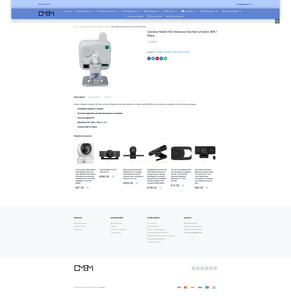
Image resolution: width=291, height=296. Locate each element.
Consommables (232, 11)
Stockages (151, 11)
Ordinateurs (83, 11)
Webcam (93, 26)
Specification (94, 97)
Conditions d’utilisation (118, 229)
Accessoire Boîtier (135, 16)
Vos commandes (152, 226)
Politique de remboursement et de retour (160, 236)
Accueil (67, 11)
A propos (114, 226)
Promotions (78, 229)
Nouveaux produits (80, 223)
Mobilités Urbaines (174, 16)
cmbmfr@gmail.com (195, 232)
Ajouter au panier (87, 188)
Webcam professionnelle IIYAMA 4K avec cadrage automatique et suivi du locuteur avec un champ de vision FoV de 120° (133, 174)
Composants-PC (106, 11)
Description (79, 97)
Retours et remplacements (156, 229)
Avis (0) (107, 97)
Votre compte (152, 223)
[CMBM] (83, 268)
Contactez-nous (116, 232)
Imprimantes (209, 11)
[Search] (277, 21)
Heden (107, 26)
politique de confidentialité (156, 239)
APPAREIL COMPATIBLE (164, 52)
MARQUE (100, 26)
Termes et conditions (154, 242)
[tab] (79, 97)
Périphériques (130, 11)
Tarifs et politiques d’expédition (157, 232)
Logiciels (188, 11)
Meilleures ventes (80, 226)
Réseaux (170, 11)
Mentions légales (116, 223)
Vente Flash (155, 16)
